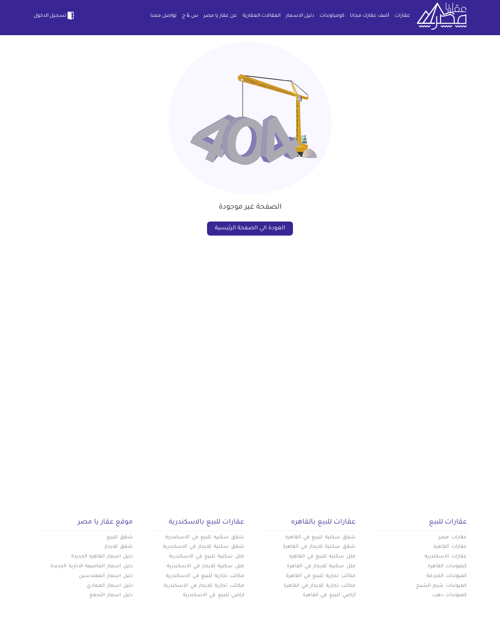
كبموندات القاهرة (447, 566)
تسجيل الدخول (50, 16)
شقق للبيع (120, 537)
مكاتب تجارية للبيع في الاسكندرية (205, 576)
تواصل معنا (163, 16)
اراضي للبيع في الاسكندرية (213, 595)
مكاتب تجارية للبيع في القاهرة (320, 576)
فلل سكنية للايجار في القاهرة (321, 566)
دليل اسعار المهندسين (106, 576)
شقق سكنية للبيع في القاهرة (320, 537)
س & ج (190, 16)
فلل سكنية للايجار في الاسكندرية (205, 566)
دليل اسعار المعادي (110, 586)
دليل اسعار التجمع (111, 595)
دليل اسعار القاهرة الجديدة (102, 556)
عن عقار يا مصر (220, 16)
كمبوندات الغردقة (447, 576)
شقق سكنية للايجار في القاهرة (319, 547)
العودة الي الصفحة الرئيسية (250, 228)
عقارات (402, 16)
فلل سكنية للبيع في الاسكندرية (206, 556)
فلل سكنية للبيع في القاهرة (322, 556)
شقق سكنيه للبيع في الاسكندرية (204, 537)
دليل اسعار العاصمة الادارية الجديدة (91, 566)
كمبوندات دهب (449, 595)
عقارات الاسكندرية (446, 556)
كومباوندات (332, 16)
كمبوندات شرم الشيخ (441, 586)
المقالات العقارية (261, 16)
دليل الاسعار (300, 16)
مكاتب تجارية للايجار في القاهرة (319, 586)
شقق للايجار (118, 547)
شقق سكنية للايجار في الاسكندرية (203, 547)
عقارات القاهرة (450, 547)
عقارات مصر (452, 537)
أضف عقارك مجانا (369, 16)
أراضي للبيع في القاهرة (329, 595)
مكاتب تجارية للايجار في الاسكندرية (204, 586)
